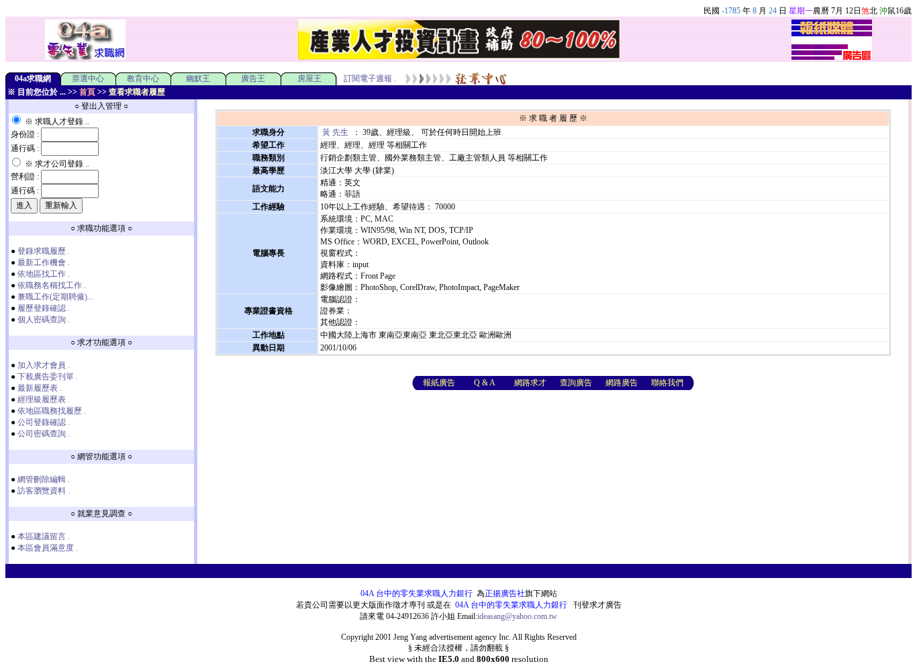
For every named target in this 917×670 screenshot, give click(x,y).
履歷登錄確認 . (43, 308)
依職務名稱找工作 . (51, 285)
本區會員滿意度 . (47, 548)
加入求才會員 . (43, 365)
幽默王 (198, 78)
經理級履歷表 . (43, 399)
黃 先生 (335, 132)
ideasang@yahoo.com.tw (517, 616)
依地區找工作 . (43, 274)
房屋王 (309, 78)
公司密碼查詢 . (43, 433)
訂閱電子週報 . (370, 78)
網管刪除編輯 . (43, 479)
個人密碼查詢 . (43, 319)
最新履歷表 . (39, 388)
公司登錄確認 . (43, 422)
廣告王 (253, 78)
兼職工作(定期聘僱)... (55, 296)
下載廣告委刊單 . (47, 376)
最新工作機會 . (43, 262)
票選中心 (88, 78)
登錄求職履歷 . (43, 251)
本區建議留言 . (43, 536)
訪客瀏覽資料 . (43, 490)
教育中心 (143, 78)
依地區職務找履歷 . (51, 411)
